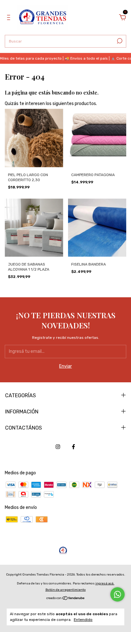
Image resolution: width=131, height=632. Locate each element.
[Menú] (10, 18)
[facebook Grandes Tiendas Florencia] (73, 446)
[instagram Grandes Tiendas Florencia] (57, 446)
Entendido (83, 619)
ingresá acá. (104, 583)
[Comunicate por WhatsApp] (117, 594)
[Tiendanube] (66, 599)
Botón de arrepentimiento (65, 590)
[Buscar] (119, 41)
